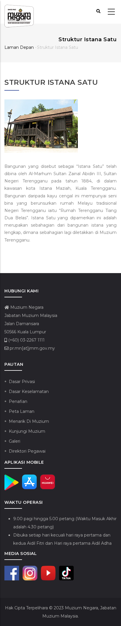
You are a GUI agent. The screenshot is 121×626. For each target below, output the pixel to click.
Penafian (18, 401)
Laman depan (19, 47)
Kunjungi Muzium (27, 431)
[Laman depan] (19, 12)
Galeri (14, 441)
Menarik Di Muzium (29, 421)
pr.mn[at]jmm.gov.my (32, 348)
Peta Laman (21, 411)
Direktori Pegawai (27, 451)
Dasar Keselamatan (29, 391)
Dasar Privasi (22, 381)
